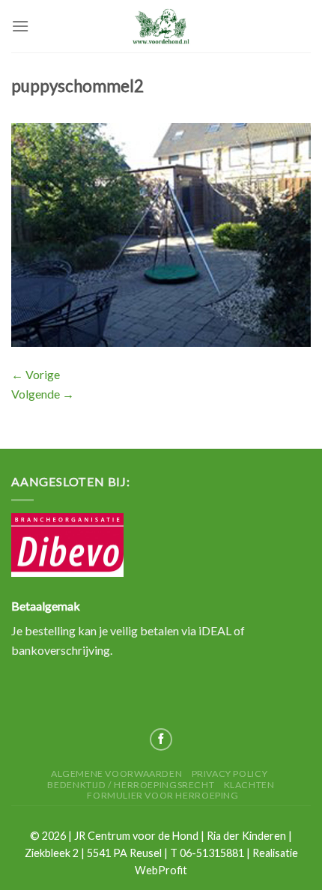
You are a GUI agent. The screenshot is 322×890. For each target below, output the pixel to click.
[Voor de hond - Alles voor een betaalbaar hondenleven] (161, 25)
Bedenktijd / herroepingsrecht (130, 784)
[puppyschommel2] (161, 233)
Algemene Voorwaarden (116, 773)
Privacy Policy (230, 773)
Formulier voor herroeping (162, 795)
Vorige (35, 374)
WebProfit (161, 870)
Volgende (42, 394)
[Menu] (20, 25)
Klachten (249, 784)
